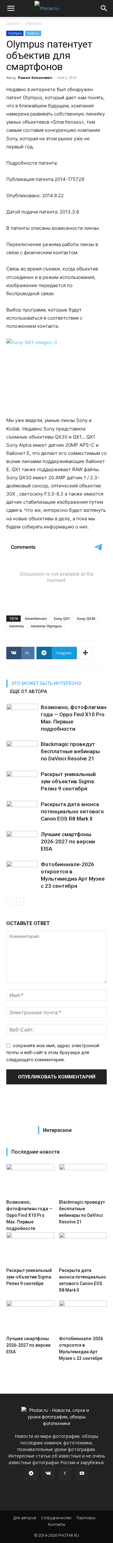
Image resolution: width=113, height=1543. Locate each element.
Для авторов (24, 1517)
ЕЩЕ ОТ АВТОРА (28, 691)
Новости (33, 33)
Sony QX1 (62, 618)
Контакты (56, 1524)
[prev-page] (10, 902)
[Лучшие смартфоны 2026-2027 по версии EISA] (22, 841)
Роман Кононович (35, 77)
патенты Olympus (46, 626)
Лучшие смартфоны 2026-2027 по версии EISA (68, 841)
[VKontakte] (48, 1473)
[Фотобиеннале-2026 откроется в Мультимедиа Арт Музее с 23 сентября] (22, 871)
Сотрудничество (56, 1517)
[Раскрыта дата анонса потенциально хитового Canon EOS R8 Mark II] (22, 811)
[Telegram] (31, 1473)
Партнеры (86, 1517)
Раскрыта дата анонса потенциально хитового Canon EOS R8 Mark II (72, 811)
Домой (12, 23)
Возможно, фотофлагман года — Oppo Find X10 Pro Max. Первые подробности (29, 1215)
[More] (85, 653)
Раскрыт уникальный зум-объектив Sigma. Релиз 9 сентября (68, 781)
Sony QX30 (86, 618)
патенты (16, 626)
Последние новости (35, 1152)
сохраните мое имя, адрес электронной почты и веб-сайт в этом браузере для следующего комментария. (52, 1052)
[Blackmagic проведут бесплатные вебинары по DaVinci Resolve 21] (22, 751)
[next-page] (20, 902)
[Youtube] (82, 1473)
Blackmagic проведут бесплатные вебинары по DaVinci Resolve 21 (70, 751)
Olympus (33, 23)
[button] (11, 8)
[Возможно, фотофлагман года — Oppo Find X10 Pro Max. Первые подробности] (22, 714)
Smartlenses (36, 618)
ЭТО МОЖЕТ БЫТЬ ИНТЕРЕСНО (46, 683)
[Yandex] (65, 1473)
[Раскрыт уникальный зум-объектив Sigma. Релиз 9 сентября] (22, 781)
